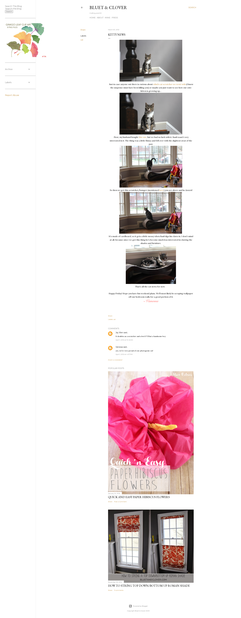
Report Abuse (12, 95)
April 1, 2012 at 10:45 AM (124, 340)
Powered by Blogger (140, 606)
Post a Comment (115, 360)
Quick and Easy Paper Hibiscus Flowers (139, 497)
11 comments (118, 590)
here (161, 190)
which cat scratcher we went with (169, 84)
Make (107, 18)
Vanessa (119, 347)
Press (115, 18)
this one (142, 137)
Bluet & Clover (108, 7)
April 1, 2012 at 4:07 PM (124, 354)
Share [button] (82, 30)
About (100, 18)
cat (81, 40)
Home (92, 18)
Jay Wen (119, 332)
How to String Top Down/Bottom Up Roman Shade (149, 586)
